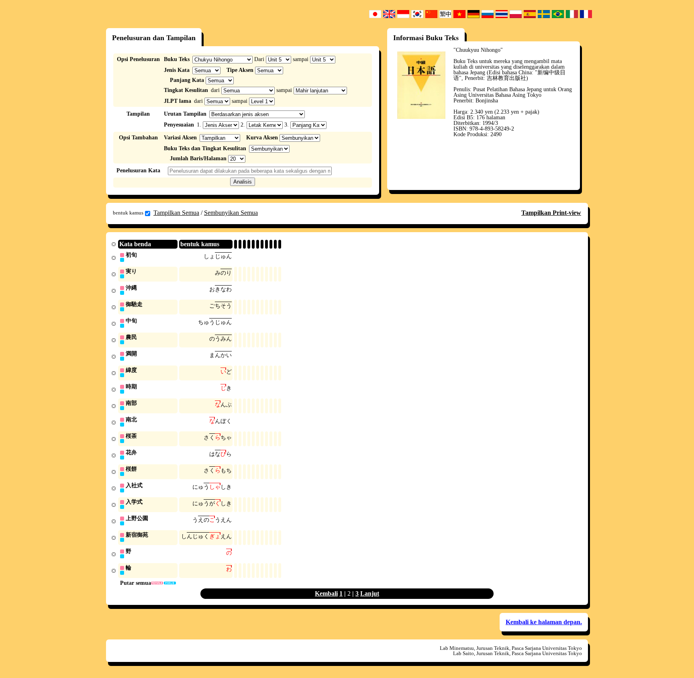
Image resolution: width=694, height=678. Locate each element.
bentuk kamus (128, 213)
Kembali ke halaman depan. (544, 622)
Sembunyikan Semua (231, 212)
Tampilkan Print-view (551, 212)
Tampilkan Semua (176, 212)
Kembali (326, 593)
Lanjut (369, 593)
